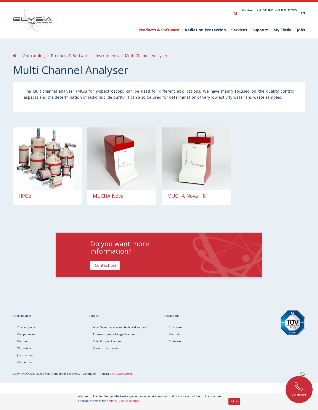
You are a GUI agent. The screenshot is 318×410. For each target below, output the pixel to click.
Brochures (175, 327)
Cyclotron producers (106, 348)
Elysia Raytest (22, 316)
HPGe (25, 195)
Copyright (19, 374)
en (303, 13)
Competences (26, 334)
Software (175, 341)
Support (94, 316)
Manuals (174, 334)
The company (26, 327)
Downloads (171, 316)
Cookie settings (129, 401)
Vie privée (89, 374)
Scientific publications (107, 341)
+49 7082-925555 (122, 374)
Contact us (250, 10)
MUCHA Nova (108, 195)
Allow (234, 401)
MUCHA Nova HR (186, 195)
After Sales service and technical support (120, 327)
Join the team (25, 355)
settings (112, 401)
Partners (23, 341)
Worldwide (24, 348)
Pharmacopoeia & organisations (114, 334)
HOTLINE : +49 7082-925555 (278, 10)
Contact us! (105, 265)
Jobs (301, 29)
